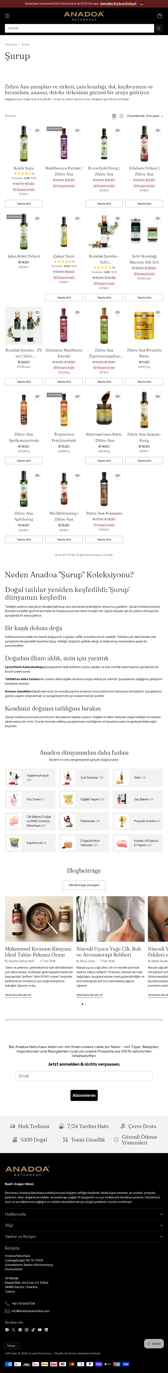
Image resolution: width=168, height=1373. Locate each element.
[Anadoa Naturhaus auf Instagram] (26, 1330)
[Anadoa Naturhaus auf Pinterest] (20, 1330)
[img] (24, 176)
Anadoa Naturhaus (39, 1353)
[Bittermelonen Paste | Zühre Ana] (104, 410)
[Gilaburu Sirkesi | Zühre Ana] (144, 144)
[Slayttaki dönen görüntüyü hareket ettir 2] (85, 1004)
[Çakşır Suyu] (64, 232)
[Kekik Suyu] (24, 144)
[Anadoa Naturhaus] (84, 15)
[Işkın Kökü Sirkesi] (24, 232)
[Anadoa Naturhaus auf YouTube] (39, 1330)
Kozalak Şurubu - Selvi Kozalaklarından (104, 262)
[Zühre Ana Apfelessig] (24, 489)
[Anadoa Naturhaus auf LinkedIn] (46, 1330)
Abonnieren (84, 1095)
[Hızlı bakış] (37, 130)
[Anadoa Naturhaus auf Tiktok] (33, 1330)
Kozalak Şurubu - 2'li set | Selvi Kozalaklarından (24, 356)
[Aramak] (158, 28)
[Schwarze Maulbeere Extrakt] (64, 326)
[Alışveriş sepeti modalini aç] (160, 15)
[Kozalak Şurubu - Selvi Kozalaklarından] (104, 232)
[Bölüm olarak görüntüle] (114, 115)
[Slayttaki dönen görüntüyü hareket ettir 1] (82, 1004)
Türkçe (11, 1345)
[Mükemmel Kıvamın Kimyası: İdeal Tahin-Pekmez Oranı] (39, 919)
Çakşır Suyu (63, 256)
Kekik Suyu (24, 168)
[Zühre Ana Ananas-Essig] (144, 410)
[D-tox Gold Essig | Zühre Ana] (104, 144)
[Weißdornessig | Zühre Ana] (64, 489)
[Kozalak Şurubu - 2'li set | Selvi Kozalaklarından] (24, 326)
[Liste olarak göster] (121, 115)
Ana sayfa (11, 44)
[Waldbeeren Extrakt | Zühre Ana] (64, 144)
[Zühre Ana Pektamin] (104, 489)
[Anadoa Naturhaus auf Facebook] (7, 1330)
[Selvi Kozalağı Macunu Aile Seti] (144, 232)
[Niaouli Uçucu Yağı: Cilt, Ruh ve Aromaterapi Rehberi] (110, 919)
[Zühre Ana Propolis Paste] (144, 326)
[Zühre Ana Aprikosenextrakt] (24, 410)
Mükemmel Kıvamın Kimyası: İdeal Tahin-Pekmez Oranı (38, 952)
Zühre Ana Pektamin (104, 513)
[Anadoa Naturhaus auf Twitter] (13, 1330)
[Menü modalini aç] (7, 15)
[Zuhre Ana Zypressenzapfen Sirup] (104, 326)
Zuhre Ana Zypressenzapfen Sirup (104, 356)
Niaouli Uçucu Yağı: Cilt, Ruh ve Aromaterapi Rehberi (108, 952)
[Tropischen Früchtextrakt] (64, 410)
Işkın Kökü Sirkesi (24, 256)
